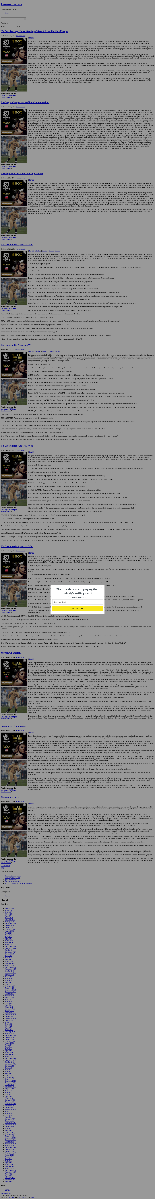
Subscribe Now (77, 609)
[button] (77, 591)
